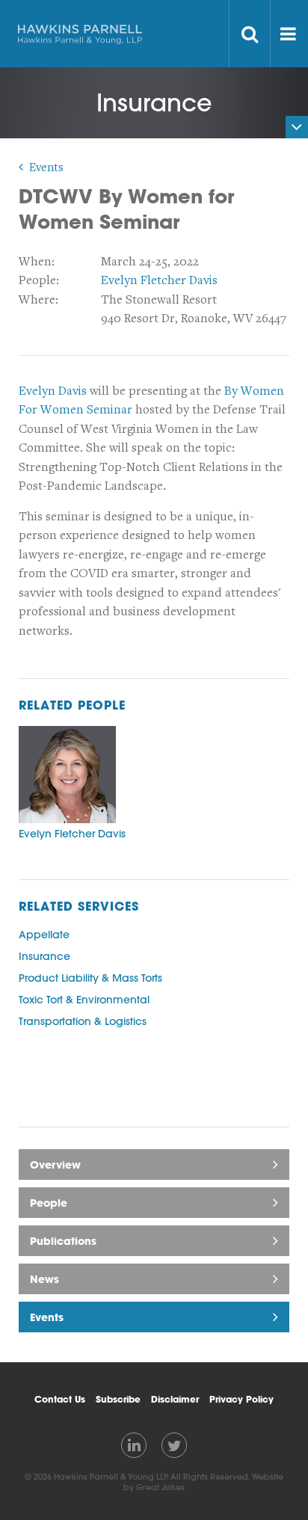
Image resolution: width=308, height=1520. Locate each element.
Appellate (44, 934)
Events (46, 167)
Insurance (44, 956)
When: (37, 261)
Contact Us (59, 1398)
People (48, 1203)
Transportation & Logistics (83, 1021)
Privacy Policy (241, 1398)
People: (39, 280)
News (44, 1279)
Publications (63, 1241)
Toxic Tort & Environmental (84, 999)
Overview (55, 1164)
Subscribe (118, 1398)
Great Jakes (160, 1487)
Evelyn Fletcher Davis (159, 280)
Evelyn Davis (53, 391)
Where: (38, 299)
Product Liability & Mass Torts (90, 978)
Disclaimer (175, 1398)
